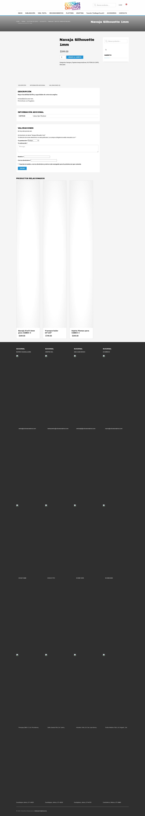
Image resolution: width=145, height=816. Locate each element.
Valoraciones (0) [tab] (54, 85)
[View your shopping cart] (127, 5)
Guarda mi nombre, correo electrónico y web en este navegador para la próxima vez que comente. (50, 164)
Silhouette (62, 64)
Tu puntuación (23, 140)
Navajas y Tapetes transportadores (76, 62)
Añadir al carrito (74, 57)
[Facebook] (17, 5)
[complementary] (58, 98)
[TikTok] (23, 5)
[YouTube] (26, 5)
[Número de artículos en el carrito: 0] (106, 49)
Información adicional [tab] (37, 85)
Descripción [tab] (22, 85)
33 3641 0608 (22, 578)
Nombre (21, 156)
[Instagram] (20, 5)
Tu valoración (22, 143)
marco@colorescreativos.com (113, 428)
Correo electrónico (24, 160)
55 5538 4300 (109, 578)
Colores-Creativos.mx (41, 811)
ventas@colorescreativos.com (27, 428)
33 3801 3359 (80, 578)
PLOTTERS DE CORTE (93, 62)
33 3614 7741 (51, 578)
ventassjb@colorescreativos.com (85, 428)
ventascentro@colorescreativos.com (57, 428)
